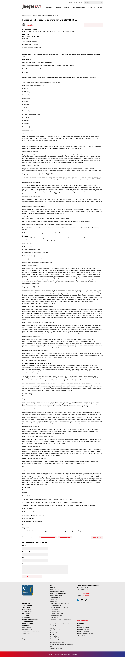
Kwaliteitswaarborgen (79, 7)
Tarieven (52, 640)
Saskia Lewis (26, 607)
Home (51, 585)
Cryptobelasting (54, 633)
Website (24, 558)
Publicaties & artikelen (83, 629)
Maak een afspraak (82, 620)
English (70, 2)
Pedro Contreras (27, 629)
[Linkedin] (78, 599)
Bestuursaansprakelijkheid (57, 591)
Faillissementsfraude (55, 605)
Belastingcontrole (54, 589)
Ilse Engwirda (26, 613)
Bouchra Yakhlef (27, 635)
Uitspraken (80, 637)
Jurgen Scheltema (27, 623)
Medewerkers (50, 7)
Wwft (51, 631)
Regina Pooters (26, 639)
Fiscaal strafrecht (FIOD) (65, 537)
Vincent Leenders (27, 611)
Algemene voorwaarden (56, 648)
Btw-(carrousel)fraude (56, 595)
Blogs (78, 625)
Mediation (52, 627)
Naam (24, 545)
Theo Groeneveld (27, 605)
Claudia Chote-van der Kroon (30, 631)
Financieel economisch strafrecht (48, 537)
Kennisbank (91, 7)
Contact (99, 7)
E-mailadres (26, 551)
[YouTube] (82, 599)
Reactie (24, 564)
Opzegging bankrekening (56, 625)
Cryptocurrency (54, 599)
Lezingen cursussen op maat (85, 633)
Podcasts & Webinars (83, 627)
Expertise (58, 7)
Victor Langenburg (27, 621)
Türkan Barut (26, 633)
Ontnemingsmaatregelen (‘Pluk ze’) (59, 623)
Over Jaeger (67, 7)
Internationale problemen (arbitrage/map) (61, 619)
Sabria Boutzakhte (27, 637)
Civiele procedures (55, 597)
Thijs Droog (25, 615)
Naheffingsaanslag (55, 629)
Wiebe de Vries (30, 25)
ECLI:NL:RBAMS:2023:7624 (30, 29)
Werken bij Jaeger (55, 637)
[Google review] (86, 599)
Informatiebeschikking (56, 615)
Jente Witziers (26, 627)
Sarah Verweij (26, 625)
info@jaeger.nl (86, 595)
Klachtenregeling (54, 639)
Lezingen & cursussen (83, 631)
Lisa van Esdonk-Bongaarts (30, 619)
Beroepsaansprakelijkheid (57, 642)
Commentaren (81, 635)
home (23, 15)
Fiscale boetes (54, 609)
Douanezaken (53, 601)
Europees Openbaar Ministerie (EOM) (60, 603)
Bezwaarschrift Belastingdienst (58, 593)
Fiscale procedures (55, 611)
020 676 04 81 (86, 593)
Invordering (53, 621)
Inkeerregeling (54, 617)
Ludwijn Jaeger (26, 609)
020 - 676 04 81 (79, 2)
